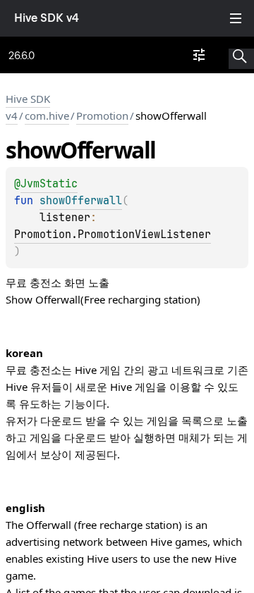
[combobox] (199, 55)
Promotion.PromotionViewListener (112, 234)
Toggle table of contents (235, 18)
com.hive (47, 115)
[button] (241, 55)
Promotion (102, 115)
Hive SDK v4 (46, 18)
